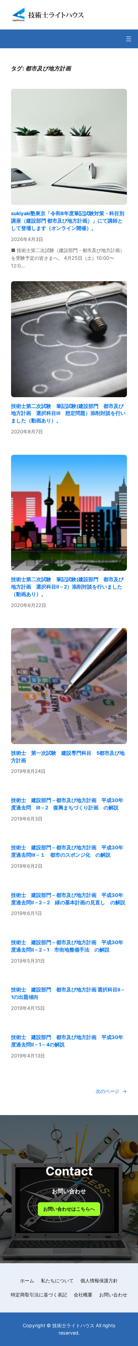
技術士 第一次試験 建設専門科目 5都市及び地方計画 (68, 756)
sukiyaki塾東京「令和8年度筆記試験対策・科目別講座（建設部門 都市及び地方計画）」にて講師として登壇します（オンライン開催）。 (67, 220)
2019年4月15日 (28, 1008)
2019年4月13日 (28, 1055)
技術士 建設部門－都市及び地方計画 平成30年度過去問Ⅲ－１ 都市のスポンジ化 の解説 (67, 851)
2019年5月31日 (28, 961)
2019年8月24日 (28, 771)
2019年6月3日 (27, 818)
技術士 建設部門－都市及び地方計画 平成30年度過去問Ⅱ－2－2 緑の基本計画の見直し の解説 (68, 899)
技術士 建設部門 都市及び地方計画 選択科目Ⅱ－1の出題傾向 (68, 993)
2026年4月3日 (27, 239)
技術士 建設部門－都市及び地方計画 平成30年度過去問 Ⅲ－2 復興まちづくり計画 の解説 (67, 804)
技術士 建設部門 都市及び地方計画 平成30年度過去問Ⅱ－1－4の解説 (67, 1041)
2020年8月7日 (27, 431)
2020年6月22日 (28, 605)
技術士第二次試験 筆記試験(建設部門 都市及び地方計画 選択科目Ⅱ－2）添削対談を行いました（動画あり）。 (67, 586)
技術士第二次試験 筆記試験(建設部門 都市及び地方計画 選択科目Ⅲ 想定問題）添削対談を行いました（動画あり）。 (68, 413)
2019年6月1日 (26, 913)
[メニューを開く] (129, 39)
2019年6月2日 (27, 866)
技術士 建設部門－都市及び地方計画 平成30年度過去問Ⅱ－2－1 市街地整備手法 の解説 (67, 946)
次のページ (111, 1091)
